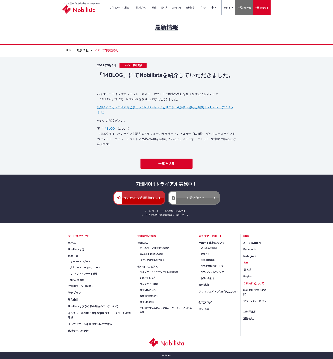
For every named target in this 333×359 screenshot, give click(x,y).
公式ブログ (205, 302)
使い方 (164, 7)
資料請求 (190, 7)
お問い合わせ (244, 7)
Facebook (249, 249)
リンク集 (204, 309)
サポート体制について (212, 242)
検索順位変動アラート (151, 296)
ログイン (228, 7)
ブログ (202, 7)
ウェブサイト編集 (149, 283)
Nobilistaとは (76, 249)
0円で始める (261, 7)
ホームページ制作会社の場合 (154, 247)
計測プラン (141, 7)
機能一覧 (73, 256)
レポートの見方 (148, 277)
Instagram (249, 256)
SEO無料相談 (208, 260)
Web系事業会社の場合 (151, 254)
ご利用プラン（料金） (120, 7)
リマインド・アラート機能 (83, 273)
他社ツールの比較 (78, 330)
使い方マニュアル (148, 266)
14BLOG (109, 128)
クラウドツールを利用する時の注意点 (90, 324)
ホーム (72, 242)
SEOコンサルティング (212, 272)
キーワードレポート (80, 261)
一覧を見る (166, 164)
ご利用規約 (249, 311)
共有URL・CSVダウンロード (85, 267)
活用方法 (143, 242)
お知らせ (176, 7)
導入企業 (73, 299)
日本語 (247, 269)
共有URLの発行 (148, 289)
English (247, 276)
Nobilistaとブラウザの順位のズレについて (93, 306)
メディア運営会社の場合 (152, 260)
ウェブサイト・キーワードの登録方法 (159, 271)
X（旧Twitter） (252, 242)
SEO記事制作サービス (212, 266)
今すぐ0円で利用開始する (140, 198)
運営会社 (248, 318)
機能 (154, 7)
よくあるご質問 (209, 247)
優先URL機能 (77, 279)
